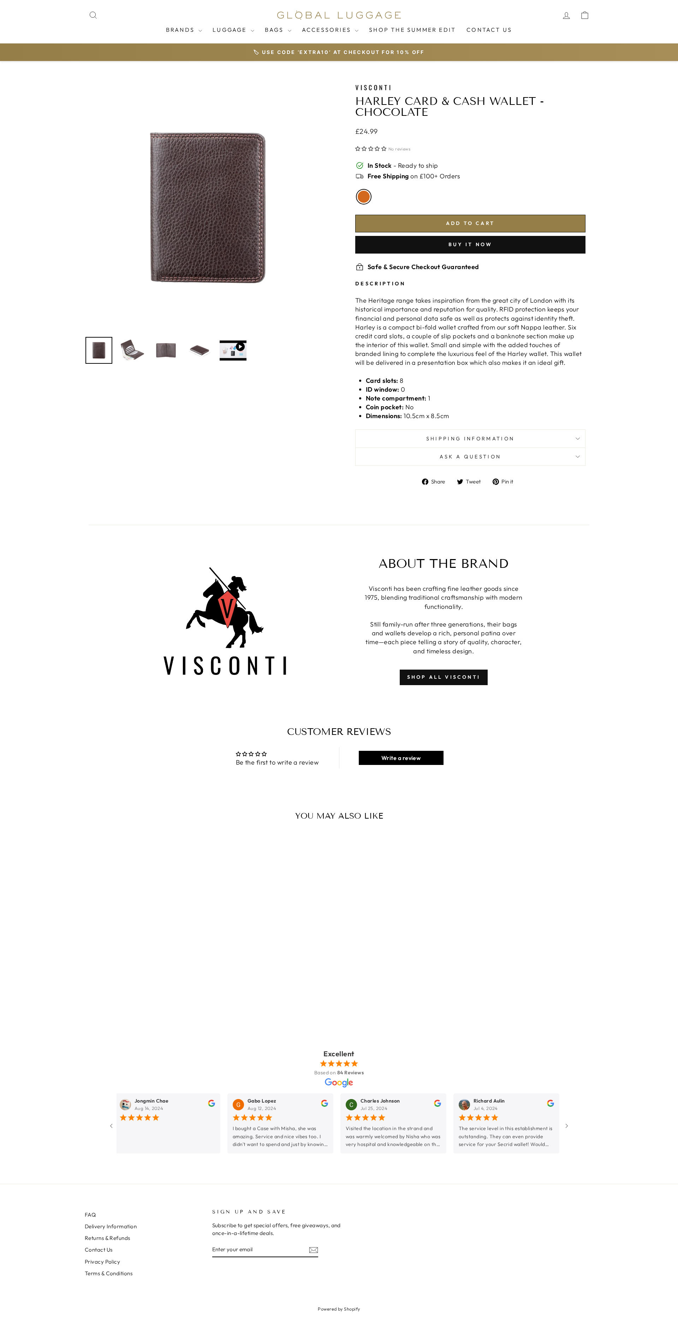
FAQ (90, 1214)
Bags (275, 29)
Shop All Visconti (443, 677)
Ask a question (470, 456)
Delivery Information (111, 1226)
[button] (370, 149)
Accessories (327, 29)
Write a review (401, 757)
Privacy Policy (102, 1261)
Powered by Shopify (339, 1309)
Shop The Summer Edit (412, 29)
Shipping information (470, 438)
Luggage (231, 29)
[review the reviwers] (198, 1105)
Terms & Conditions (108, 1273)
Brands (181, 29)
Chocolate (364, 197)
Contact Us (489, 29)
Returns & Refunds (107, 1238)
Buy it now (470, 244)
